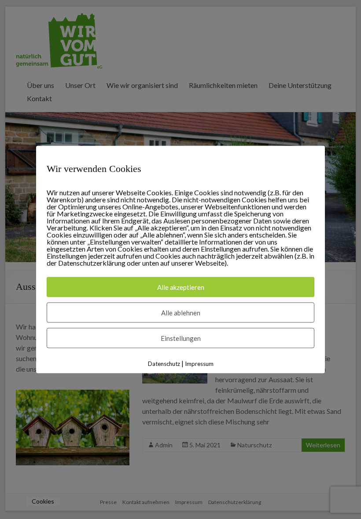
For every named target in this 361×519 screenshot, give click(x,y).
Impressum (199, 363)
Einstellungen (181, 338)
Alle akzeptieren (180, 287)
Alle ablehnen (180, 313)
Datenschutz (164, 363)
